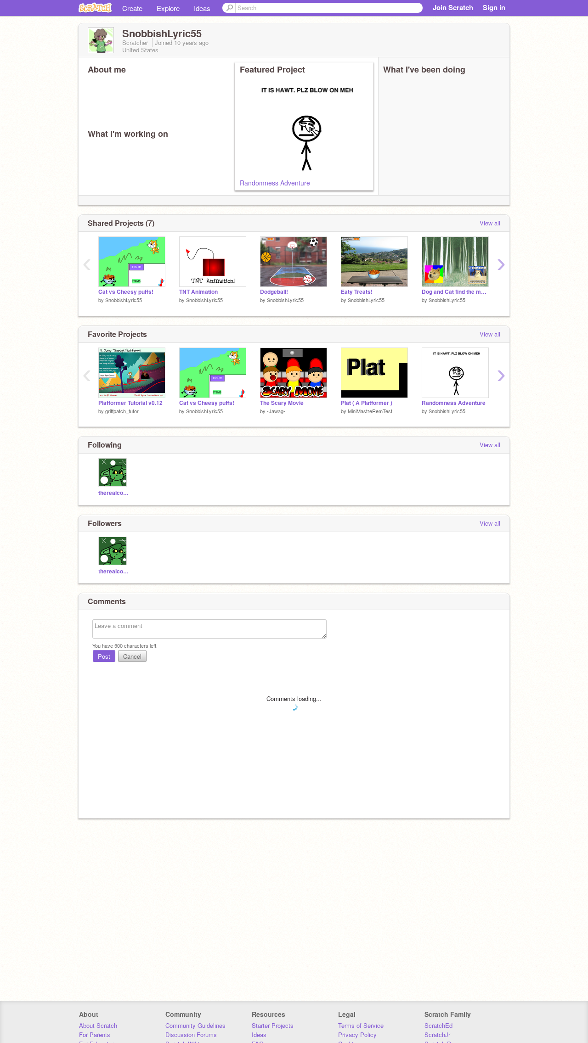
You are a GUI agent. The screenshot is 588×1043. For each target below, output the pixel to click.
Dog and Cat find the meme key (455, 292)
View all (490, 223)
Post (104, 656)
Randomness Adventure (275, 182)
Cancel (132, 656)
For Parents (94, 1034)
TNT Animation (198, 292)
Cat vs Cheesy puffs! (125, 292)
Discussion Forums (191, 1034)
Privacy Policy (357, 1034)
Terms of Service (361, 1025)
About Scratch (98, 1025)
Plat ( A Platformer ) (366, 403)
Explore (168, 8)
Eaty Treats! (357, 292)
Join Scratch (453, 7)
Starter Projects (273, 1025)
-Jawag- (276, 411)
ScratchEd (438, 1025)
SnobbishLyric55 (123, 299)
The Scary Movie (282, 403)
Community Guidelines (195, 1025)
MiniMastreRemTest (370, 411)
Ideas (202, 8)
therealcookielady (113, 493)
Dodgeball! (274, 292)
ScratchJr (437, 1034)
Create (132, 8)
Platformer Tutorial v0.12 (130, 403)
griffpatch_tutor (122, 411)
